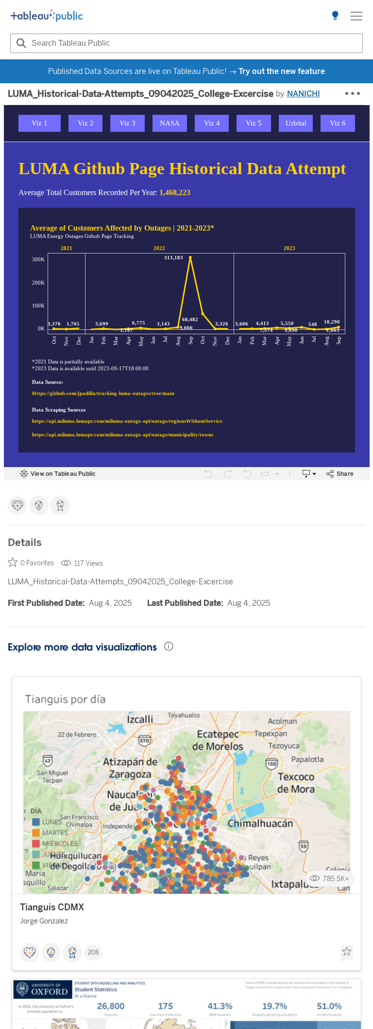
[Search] (20, 43)
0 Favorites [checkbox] (37, 563)
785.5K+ (336, 879)
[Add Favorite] (346, 953)
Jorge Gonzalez (44, 921)
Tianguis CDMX (52, 907)
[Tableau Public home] (47, 16)
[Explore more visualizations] (335, 16)
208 (93, 952)
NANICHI (303, 93)
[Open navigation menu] (356, 16)
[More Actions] (353, 94)
